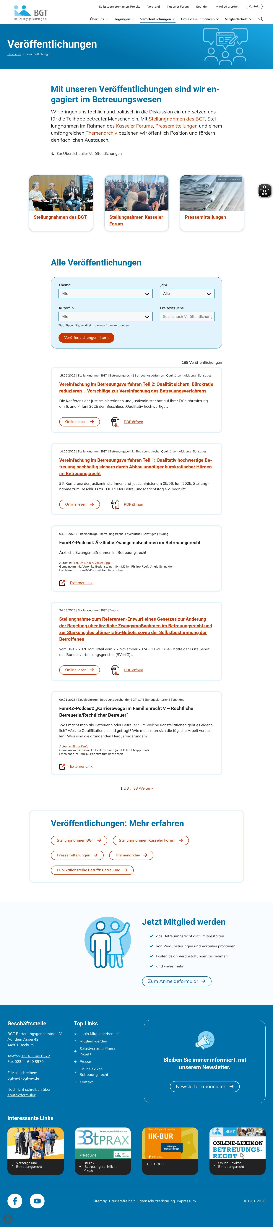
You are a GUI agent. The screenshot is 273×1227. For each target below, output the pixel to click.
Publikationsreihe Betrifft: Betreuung (88, 870)
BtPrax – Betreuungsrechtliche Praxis (100, 1166)
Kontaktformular (21, 1095)
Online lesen (76, 421)
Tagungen (122, 19)
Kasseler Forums (134, 126)
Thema (64, 285)
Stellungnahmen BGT (75, 840)
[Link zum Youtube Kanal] (37, 1201)
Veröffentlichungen (155, 19)
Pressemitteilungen (176, 126)
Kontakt (254, 6)
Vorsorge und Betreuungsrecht (29, 1165)
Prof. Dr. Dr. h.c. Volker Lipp (91, 563)
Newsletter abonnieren (201, 1086)
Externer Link (81, 582)
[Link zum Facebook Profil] (14, 1201)
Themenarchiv (101, 133)
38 (135, 788)
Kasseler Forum (178, 6)
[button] (260, 19)
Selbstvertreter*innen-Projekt (119, 6)
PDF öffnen (133, 421)
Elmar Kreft (80, 746)
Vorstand (153, 6)
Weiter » (146, 788)
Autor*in (66, 308)
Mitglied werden (227, 6)
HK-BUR (157, 1164)
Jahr (163, 285)
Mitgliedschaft (236, 19)
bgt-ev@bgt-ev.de (23, 1078)
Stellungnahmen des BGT (177, 119)
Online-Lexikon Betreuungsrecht (231, 1165)
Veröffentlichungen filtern (86, 337)
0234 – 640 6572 (35, 1056)
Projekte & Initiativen (198, 19)
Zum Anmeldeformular (173, 981)
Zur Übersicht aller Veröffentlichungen (89, 153)
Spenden (202, 6)
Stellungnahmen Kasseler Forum (147, 840)
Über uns (97, 19)
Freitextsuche (172, 308)
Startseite (14, 54)
